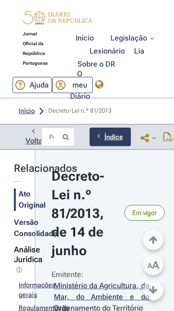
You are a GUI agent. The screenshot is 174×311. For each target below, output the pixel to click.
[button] (57, 19)
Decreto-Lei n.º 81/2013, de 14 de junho (79, 213)
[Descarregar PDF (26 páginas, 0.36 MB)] (168, 138)
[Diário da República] (57, 19)
